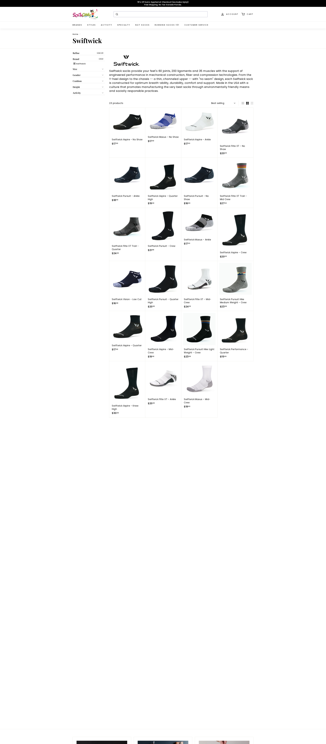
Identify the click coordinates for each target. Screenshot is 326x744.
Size (75, 69)
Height (76, 87)
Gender (76, 75)
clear (101, 59)
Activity (106, 25)
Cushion (77, 81)
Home (75, 34)
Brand (76, 58)
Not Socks (142, 25)
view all (100, 53)
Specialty (123, 25)
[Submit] (117, 14)
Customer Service (196, 25)
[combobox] (161, 14)
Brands (77, 25)
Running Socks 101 (167, 25)
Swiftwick (81, 63)
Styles (91, 25)
